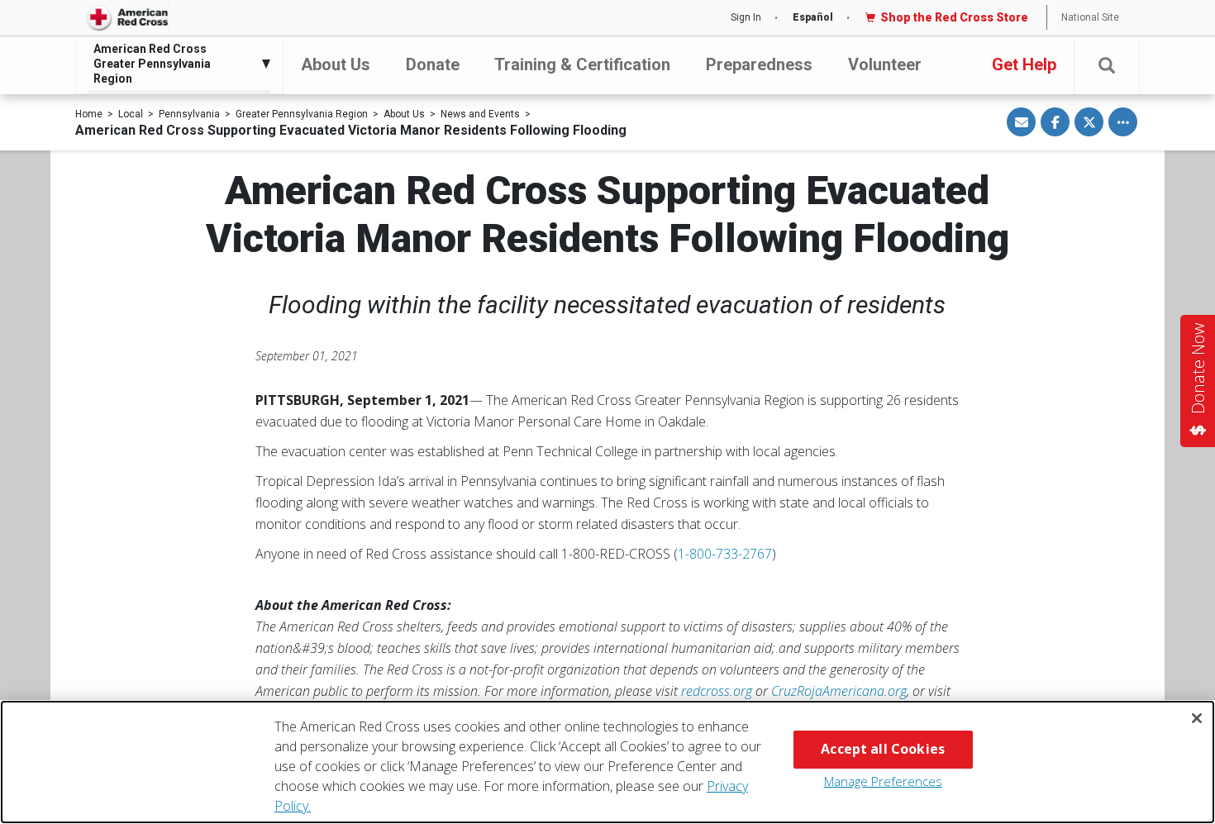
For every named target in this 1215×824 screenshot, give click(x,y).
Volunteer (885, 64)
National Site (1090, 17)
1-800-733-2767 (725, 554)
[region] (607, 762)
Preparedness (759, 64)
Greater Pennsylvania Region (302, 114)
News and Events (480, 114)
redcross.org (716, 691)
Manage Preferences (883, 781)
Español (813, 17)
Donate (433, 64)
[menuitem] (175, 64)
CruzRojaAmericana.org (839, 691)
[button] (1107, 65)
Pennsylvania (189, 114)
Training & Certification (582, 64)
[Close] (1197, 718)
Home (88, 114)
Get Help (1024, 64)
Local (130, 114)
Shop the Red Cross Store (954, 17)
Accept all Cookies (883, 749)
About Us (335, 64)
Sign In (746, 17)
